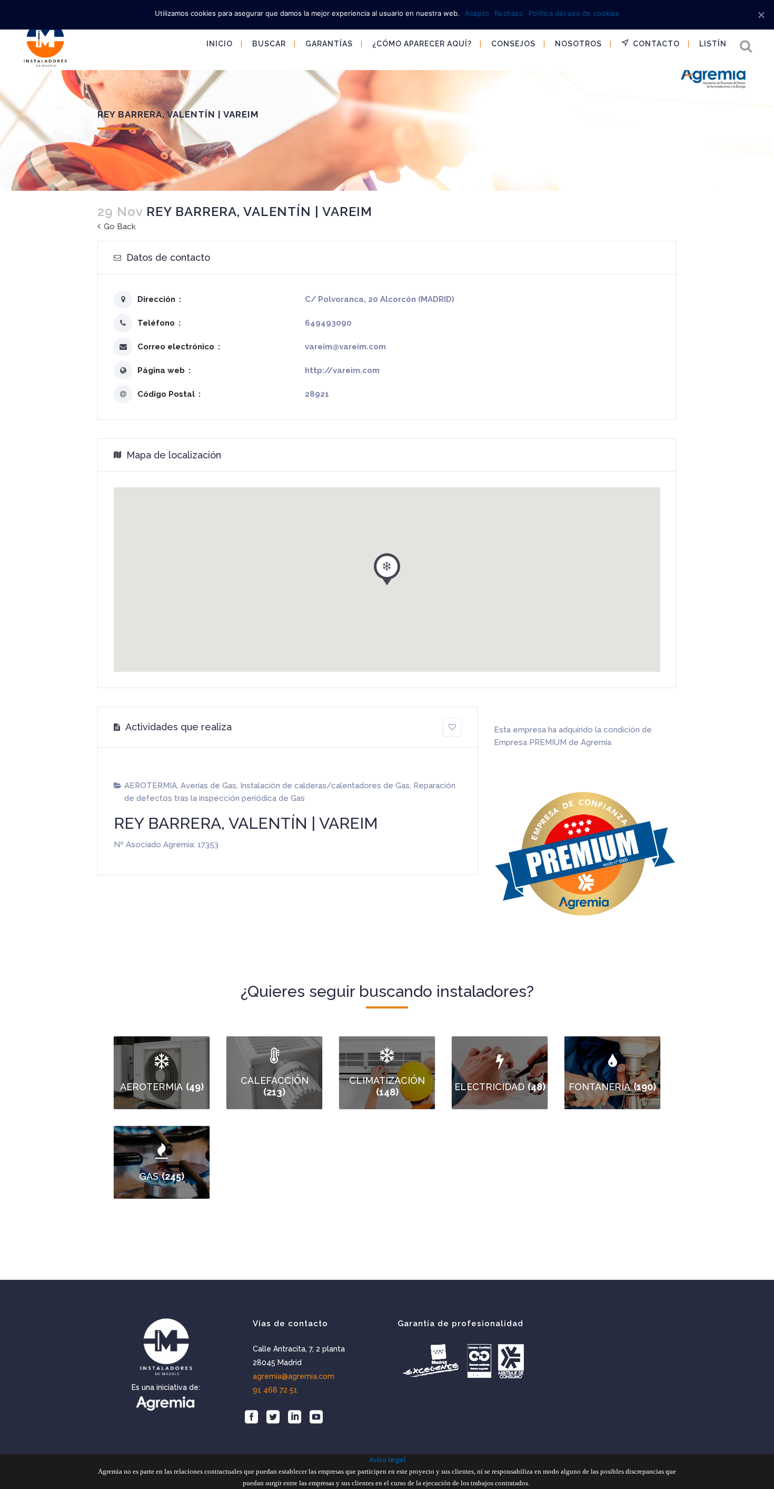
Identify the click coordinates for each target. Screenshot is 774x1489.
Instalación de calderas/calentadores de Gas (325, 785)
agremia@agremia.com (293, 1376)
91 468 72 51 (275, 1390)
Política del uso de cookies (574, 13)
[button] (387, 567)
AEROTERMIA (150, 785)
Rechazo (508, 13)
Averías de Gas (208, 785)
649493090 (328, 323)
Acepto (477, 13)
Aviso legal (387, 1460)
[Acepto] (761, 14)
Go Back (119, 226)
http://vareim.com (342, 370)
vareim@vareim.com (345, 346)
